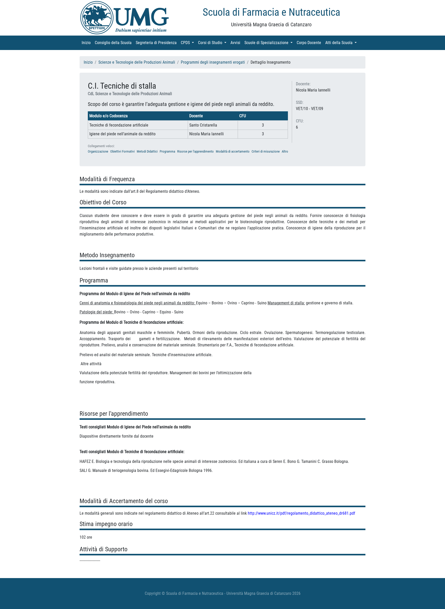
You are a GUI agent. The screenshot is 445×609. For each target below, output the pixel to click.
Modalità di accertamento (233, 151)
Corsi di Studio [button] (213, 42)
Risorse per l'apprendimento (195, 151)
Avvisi (236, 42)
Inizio (87, 42)
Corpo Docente (310, 42)
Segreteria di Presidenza (157, 42)
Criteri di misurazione (266, 151)
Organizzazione (98, 151)
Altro (285, 151)
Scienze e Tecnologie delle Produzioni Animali (136, 62)
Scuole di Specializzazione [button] (269, 42)
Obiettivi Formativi (122, 151)
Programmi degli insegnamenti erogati (213, 62)
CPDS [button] (188, 42)
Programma (167, 151)
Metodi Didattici (147, 151)
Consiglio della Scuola (114, 42)
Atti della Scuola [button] (342, 42)
